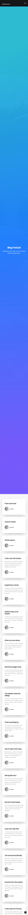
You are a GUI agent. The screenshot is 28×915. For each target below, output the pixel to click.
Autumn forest (10, 522)
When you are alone (12, 640)
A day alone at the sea (13, 909)
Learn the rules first (12, 829)
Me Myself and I (10, 775)
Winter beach (10, 540)
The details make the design (12, 694)
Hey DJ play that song (13, 749)
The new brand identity (13, 855)
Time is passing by (12, 722)
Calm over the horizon (13, 558)
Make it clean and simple (11, 613)
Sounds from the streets (14, 882)
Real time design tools (13, 667)
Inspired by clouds (12, 585)
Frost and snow (10, 503)
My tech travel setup (12, 802)
